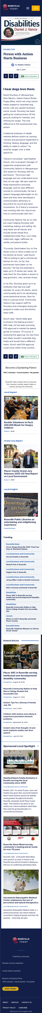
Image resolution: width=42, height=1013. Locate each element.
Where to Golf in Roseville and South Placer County (21, 620)
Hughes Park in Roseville (16, 572)
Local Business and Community (20, 554)
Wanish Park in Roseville (16, 564)
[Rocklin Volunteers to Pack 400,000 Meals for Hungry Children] (21, 408)
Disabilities (9, 49)
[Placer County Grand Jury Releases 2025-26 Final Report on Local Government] (21, 456)
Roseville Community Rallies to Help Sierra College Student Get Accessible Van (21, 609)
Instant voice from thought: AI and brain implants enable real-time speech (19, 730)
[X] (11, 76)
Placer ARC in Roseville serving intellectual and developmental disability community (22, 597)
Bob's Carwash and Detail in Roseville (21, 588)
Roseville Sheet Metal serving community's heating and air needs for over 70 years (20, 846)
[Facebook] (6, 76)
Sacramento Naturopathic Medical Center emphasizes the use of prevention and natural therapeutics (20, 900)
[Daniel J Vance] (13, 64)
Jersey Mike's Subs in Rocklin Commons (22, 580)
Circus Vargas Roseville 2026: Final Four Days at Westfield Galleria (22, 548)
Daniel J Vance (24, 65)
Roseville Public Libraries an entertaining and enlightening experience (20, 522)
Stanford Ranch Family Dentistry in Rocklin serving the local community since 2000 (20, 780)
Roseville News (9, 528)
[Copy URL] (16, 76)
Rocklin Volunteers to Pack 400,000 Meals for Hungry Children (18, 425)
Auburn (7, 431)
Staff (13, 431)
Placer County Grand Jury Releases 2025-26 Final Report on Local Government (21, 474)
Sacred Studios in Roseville (17, 557)
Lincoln (9, 616)
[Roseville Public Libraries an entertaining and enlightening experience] (21, 505)
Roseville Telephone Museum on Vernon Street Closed (22, 630)
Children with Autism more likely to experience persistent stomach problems (19, 716)
